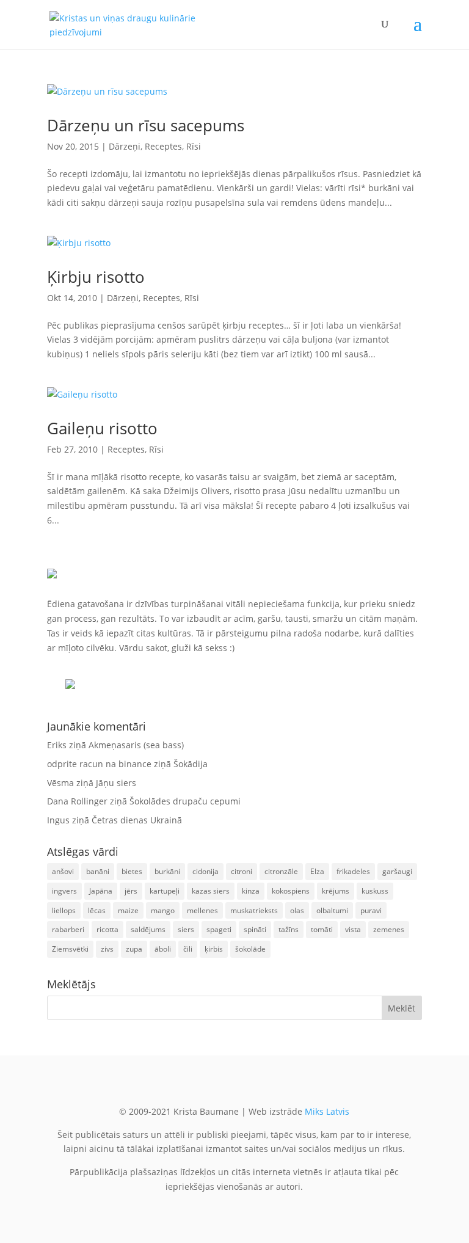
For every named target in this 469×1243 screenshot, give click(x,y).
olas (297, 910)
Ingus (58, 820)
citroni (241, 871)
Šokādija (190, 764)
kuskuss (375, 891)
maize (128, 910)
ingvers (64, 891)
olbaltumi (332, 910)
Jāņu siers (116, 783)
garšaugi (397, 871)
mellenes (202, 910)
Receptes (163, 146)
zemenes (388, 929)
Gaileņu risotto (102, 428)
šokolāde (250, 949)
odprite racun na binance (99, 764)
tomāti (322, 929)
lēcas (97, 910)
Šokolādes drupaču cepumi (185, 801)
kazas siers (211, 891)
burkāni (167, 871)
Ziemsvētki (70, 949)
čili (187, 949)
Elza (317, 871)
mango (163, 910)
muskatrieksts (254, 910)
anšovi (63, 871)
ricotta (107, 929)
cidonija (205, 871)
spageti (218, 929)
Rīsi (193, 146)
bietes (132, 871)
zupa (134, 949)
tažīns (288, 929)
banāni (97, 871)
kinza (251, 891)
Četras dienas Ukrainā (137, 820)
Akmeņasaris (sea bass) (136, 745)
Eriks (57, 745)
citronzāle (281, 871)
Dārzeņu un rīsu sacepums (145, 125)
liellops (64, 910)
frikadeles (353, 871)
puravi (371, 910)
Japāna (100, 891)
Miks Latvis (327, 1111)
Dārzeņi (124, 146)
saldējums (148, 929)
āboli (163, 949)
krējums (335, 891)
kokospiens (291, 891)
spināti (255, 929)
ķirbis (214, 949)
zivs (107, 949)
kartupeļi (165, 891)
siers (186, 929)
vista (353, 929)
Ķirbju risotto (96, 277)
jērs (131, 891)
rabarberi (68, 929)
